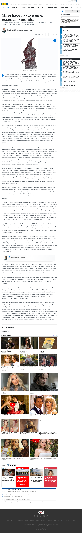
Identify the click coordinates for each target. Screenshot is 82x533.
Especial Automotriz (68, 4)
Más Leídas (64, 27)
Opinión (45, 4)
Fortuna (26, 520)
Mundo (30, 4)
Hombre (32, 520)
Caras (15, 520)
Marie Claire (20, 520)
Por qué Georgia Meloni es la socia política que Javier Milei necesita (20, 491)
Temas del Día (5, 7)
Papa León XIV (41, 7)
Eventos (51, 4)
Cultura (35, 4)
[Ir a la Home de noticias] (41, 512)
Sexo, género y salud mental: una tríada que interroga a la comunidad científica (22, 494)
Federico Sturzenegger (28, 7)
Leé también (12, 256)
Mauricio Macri (52, 7)
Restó (56, 4)
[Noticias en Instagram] (71, 7)
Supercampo (49, 520)
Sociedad (17, 4)
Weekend (37, 520)
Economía (24, 4)
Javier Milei (15, 7)
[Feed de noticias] (80, 7)
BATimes (73, 520)
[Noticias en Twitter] (77, 7)
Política (12, 4)
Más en (3, 465)
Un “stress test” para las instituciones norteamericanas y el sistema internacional (23, 502)
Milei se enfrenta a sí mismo (17, 258)
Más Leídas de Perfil (66, 59)
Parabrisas (43, 520)
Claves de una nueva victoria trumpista (13, 496)
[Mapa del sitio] (47, 516)
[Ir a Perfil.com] (78, 0)
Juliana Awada (64, 7)
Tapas (60, 4)
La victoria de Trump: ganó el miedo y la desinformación (17, 499)
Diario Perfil (9, 520)
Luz (59, 520)
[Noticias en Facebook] (74, 7)
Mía (62, 520)
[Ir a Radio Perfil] (71, 0)
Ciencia (40, 4)
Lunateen (67, 520)
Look (55, 520)
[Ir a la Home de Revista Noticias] (4, 4)
